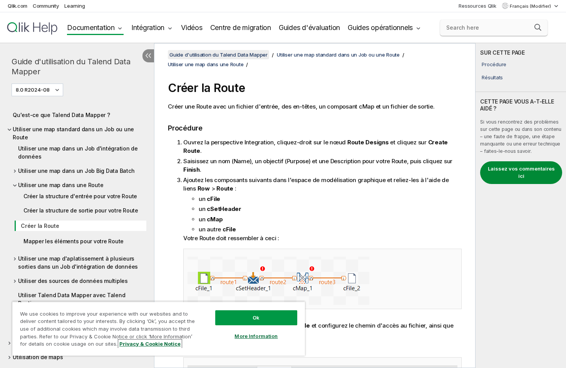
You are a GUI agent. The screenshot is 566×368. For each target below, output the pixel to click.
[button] (538, 27)
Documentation (91, 27)
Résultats (492, 77)
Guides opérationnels (380, 27)
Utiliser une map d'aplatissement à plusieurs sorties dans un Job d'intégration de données (78, 262)
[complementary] (521, 205)
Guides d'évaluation (309, 27)
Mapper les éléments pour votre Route (73, 241)
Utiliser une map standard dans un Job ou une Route (73, 133)
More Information (256, 336)
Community (46, 6)
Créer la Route (40, 225)
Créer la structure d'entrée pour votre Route (80, 196)
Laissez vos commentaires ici (521, 172)
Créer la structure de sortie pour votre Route (80, 210)
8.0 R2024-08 (33, 90)
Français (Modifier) (531, 6)
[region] (158, 328)
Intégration (147, 27)
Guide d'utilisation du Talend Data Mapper (71, 66)
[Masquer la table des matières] (148, 55)
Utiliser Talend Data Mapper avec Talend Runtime (71, 299)
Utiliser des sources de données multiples (73, 281)
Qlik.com (17, 6)
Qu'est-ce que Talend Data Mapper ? (61, 115)
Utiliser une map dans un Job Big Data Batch (76, 170)
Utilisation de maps (38, 357)
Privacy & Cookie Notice (150, 344)
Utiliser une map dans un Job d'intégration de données (78, 152)
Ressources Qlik (477, 6)
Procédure (494, 64)
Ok (256, 317)
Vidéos (192, 27)
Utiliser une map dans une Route (60, 185)
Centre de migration (240, 27)
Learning (74, 6)
